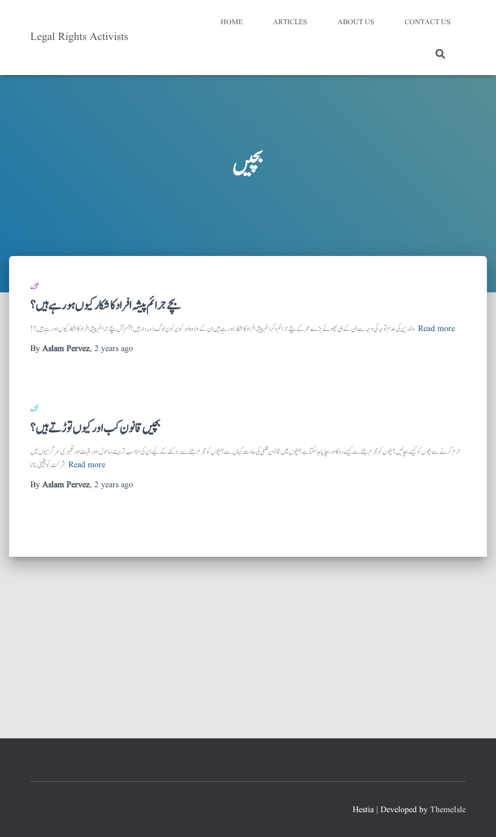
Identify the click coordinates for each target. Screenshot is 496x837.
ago (113, 349)
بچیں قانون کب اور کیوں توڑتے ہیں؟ (95, 428)
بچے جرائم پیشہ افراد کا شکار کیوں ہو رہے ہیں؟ (105, 305)
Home (232, 22)
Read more (436, 329)
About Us (356, 22)
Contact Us (428, 22)
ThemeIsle (448, 810)
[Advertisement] (248, 647)
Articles (290, 22)
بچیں (34, 286)
